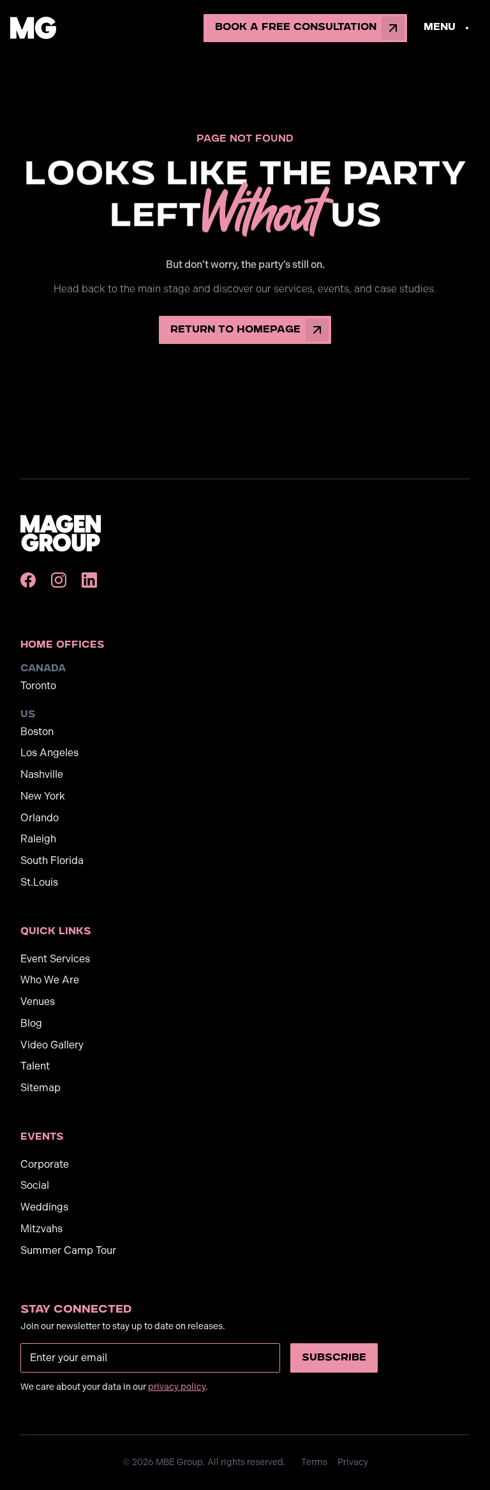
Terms (314, 1462)
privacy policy (176, 1387)
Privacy (353, 1462)
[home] (33, 28)
